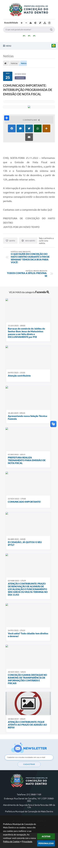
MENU (8, 46)
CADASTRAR (29, 764)
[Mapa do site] (45, 23)
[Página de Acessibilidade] (49, 23)
